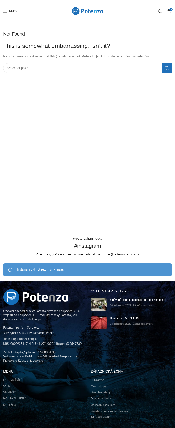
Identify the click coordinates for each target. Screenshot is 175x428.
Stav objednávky (101, 392)
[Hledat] (160, 11)
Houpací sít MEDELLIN (124, 318)
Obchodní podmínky (103, 405)
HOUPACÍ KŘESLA (15, 398)
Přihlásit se (97, 380)
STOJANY (9, 392)
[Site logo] (87, 11)
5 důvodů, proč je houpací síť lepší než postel (138, 299)
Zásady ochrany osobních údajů (109, 411)
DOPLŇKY (9, 405)
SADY (6, 386)
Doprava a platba (101, 398)
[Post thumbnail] (99, 304)
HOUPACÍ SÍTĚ (12, 380)
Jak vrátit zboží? (100, 417)
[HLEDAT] (167, 68)
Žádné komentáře (143, 305)
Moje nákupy (98, 386)
